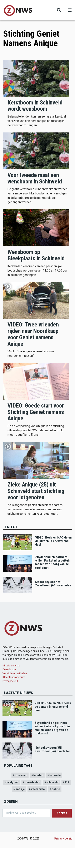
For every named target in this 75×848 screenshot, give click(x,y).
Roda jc (20, 789)
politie (56, 789)
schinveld (52, 782)
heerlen (38, 775)
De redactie (9, 669)
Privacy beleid (63, 838)
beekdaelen (32, 782)
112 (67, 782)
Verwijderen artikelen (14, 673)
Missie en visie (11, 665)
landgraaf (12, 782)
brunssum (21, 775)
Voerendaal (38, 789)
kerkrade (55, 775)
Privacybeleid (10, 681)
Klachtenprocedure (13, 677)
